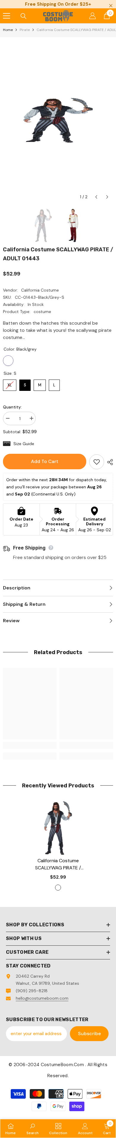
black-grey (58, 888)
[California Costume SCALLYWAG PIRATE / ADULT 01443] (58, 828)
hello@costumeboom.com (42, 998)
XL (9, 384)
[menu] (6, 15)
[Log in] (92, 16)
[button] (96, 197)
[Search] (23, 16)
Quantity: (12, 407)
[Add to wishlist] (96, 461)
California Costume (40, 290)
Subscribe (89, 1033)
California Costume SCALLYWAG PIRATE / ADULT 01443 (58, 864)
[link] (30, 745)
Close (111, 6)
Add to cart (44, 461)
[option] (58, 120)
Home (8, 29)
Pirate (25, 29)
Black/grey (8, 360)
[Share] (108, 462)
